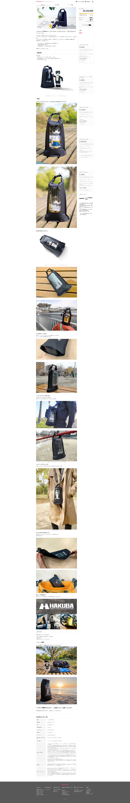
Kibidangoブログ (64, 793)
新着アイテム (56, 791)
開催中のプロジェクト (40, 789)
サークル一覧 (47, 789)
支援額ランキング (39, 793)
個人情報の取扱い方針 (77, 791)
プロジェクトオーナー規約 (78, 790)
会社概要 (63, 790)
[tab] (56, 5)
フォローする (86, 25)
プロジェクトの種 (39, 792)
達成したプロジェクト (40, 791)
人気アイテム (56, 790)
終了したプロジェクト (40, 790)
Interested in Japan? (89, 793)
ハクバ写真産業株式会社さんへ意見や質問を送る (86, 214)
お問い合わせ (88, 791)
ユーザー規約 (76, 789)
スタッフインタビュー (65, 791)
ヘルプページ (88, 790)
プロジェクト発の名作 (57, 789)
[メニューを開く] (93, 2)
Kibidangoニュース (65, 792)
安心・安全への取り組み (66, 794)
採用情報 (87, 792)
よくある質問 (88, 789)
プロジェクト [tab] (43, 4)
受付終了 (86, 49)
